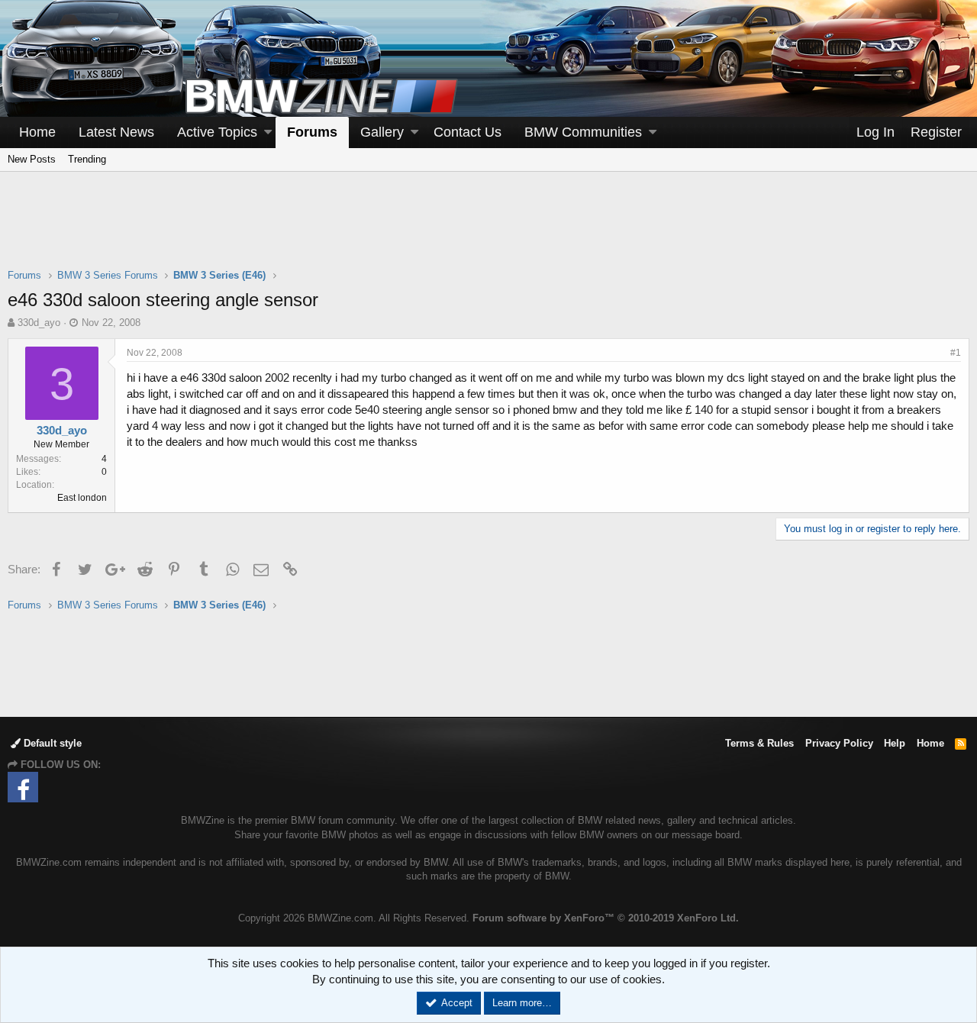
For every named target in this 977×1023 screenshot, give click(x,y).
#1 (955, 352)
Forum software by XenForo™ (605, 918)
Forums (312, 132)
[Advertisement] (488, 229)
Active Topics (217, 132)
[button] (268, 132)
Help (894, 743)
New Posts (32, 159)
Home (37, 132)
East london (82, 497)
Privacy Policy (839, 743)
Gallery (382, 132)
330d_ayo (39, 322)
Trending (87, 159)
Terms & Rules (759, 743)
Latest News (116, 132)
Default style (51, 743)
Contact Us (467, 132)
